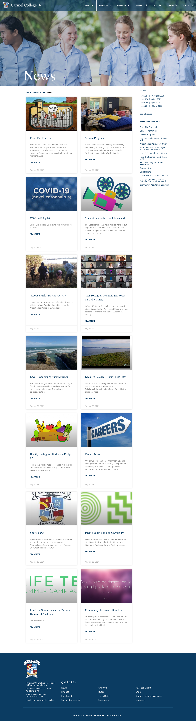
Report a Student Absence (149, 696)
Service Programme (96, 138)
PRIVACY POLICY (115, 715)
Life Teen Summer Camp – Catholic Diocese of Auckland (50, 612)
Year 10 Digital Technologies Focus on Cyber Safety (152, 148)
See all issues (146, 114)
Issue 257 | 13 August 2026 (152, 96)
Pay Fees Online (143, 687)
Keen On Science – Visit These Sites (105, 377)
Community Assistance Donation (104, 610)
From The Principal (41, 138)
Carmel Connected (70, 700)
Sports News (37, 532)
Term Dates (104, 696)
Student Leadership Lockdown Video (106, 218)
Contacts (140, 700)
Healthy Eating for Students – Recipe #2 (153, 163)
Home (28, 93)
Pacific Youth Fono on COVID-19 (104, 532)
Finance (65, 691)
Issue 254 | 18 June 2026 (151, 106)
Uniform (102, 687)
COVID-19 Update (40, 218)
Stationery (103, 700)
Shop (138, 691)
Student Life (39, 93)
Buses (101, 691)
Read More (35, 162)
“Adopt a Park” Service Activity (48, 295)
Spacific (101, 715)
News (64, 687)
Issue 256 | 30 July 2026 (150, 99)
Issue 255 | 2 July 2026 (150, 102)
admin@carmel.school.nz (43, 700)
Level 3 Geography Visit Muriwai (49, 377)
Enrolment (66, 696)
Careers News (92, 454)
